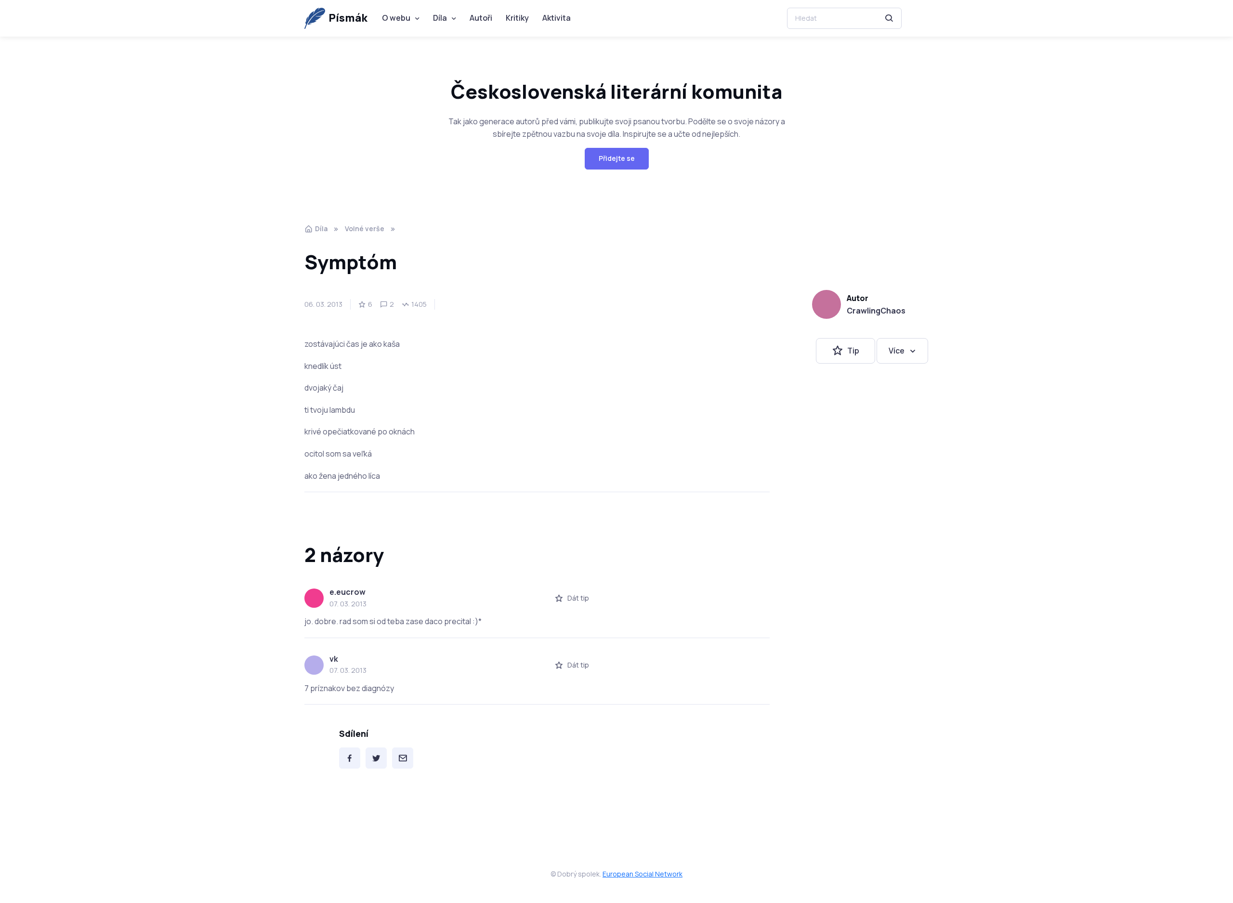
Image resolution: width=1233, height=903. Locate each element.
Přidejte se (617, 158)
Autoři (481, 18)
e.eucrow (347, 592)
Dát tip (578, 597)
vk (333, 659)
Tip (853, 350)
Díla (440, 18)
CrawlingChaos (876, 310)
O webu (396, 18)
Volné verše (364, 228)
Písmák (347, 18)
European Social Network (642, 873)
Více (897, 350)
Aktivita (556, 18)
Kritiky (517, 18)
